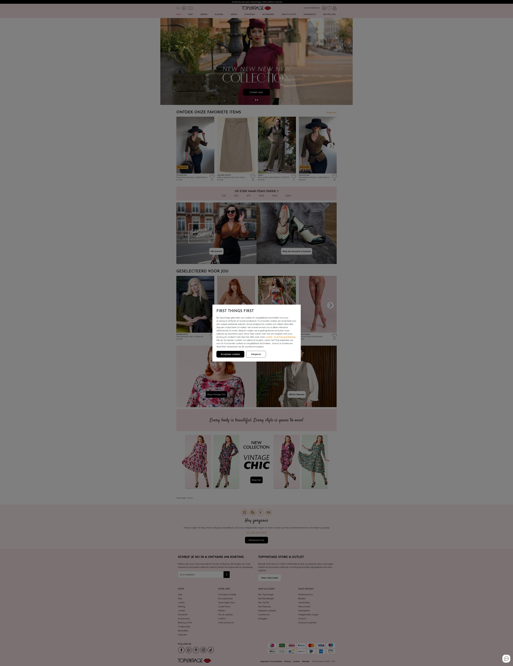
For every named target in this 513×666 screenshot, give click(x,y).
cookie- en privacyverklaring (280, 337)
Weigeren (256, 354)
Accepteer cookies (230, 354)
